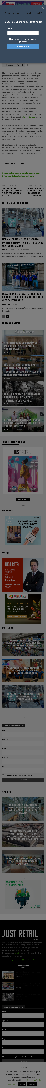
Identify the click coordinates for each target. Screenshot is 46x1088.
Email (9, 29)
